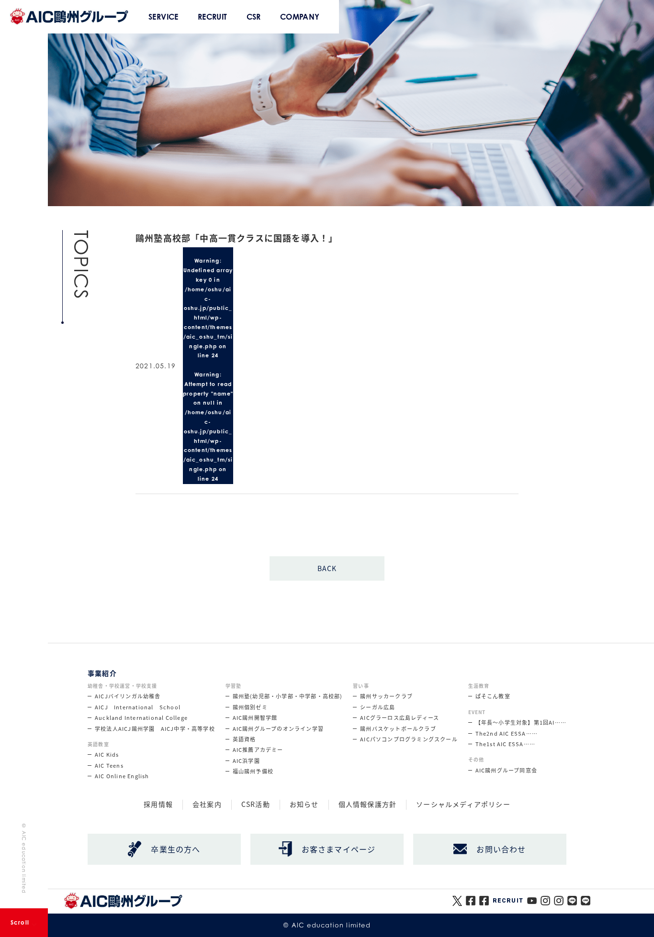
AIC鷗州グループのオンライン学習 (278, 728)
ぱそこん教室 (492, 696)
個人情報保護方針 (367, 805)
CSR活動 (255, 805)
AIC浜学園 (246, 760)
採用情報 (158, 805)
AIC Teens (109, 765)
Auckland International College (141, 717)
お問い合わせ (501, 849)
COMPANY (300, 17)
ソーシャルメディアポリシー (463, 805)
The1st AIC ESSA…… (505, 744)
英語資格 (244, 739)
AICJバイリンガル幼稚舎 (128, 696)
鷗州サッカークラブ (386, 696)
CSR (254, 17)
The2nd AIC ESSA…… (506, 733)
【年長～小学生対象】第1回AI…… (520, 722)
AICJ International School (137, 707)
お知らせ (304, 805)
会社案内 (207, 805)
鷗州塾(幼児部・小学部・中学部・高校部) (288, 696)
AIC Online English (122, 776)
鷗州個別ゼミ (250, 707)
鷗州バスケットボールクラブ (398, 728)
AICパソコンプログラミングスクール (409, 739)
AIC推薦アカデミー (258, 749)
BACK (327, 568)
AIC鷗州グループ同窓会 (506, 770)
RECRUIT (212, 17)
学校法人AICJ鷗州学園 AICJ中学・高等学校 (155, 728)
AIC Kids (107, 754)
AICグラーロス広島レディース (399, 717)
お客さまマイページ (339, 849)
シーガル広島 (377, 707)
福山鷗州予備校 (253, 771)
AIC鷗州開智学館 (255, 717)
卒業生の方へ (175, 849)
